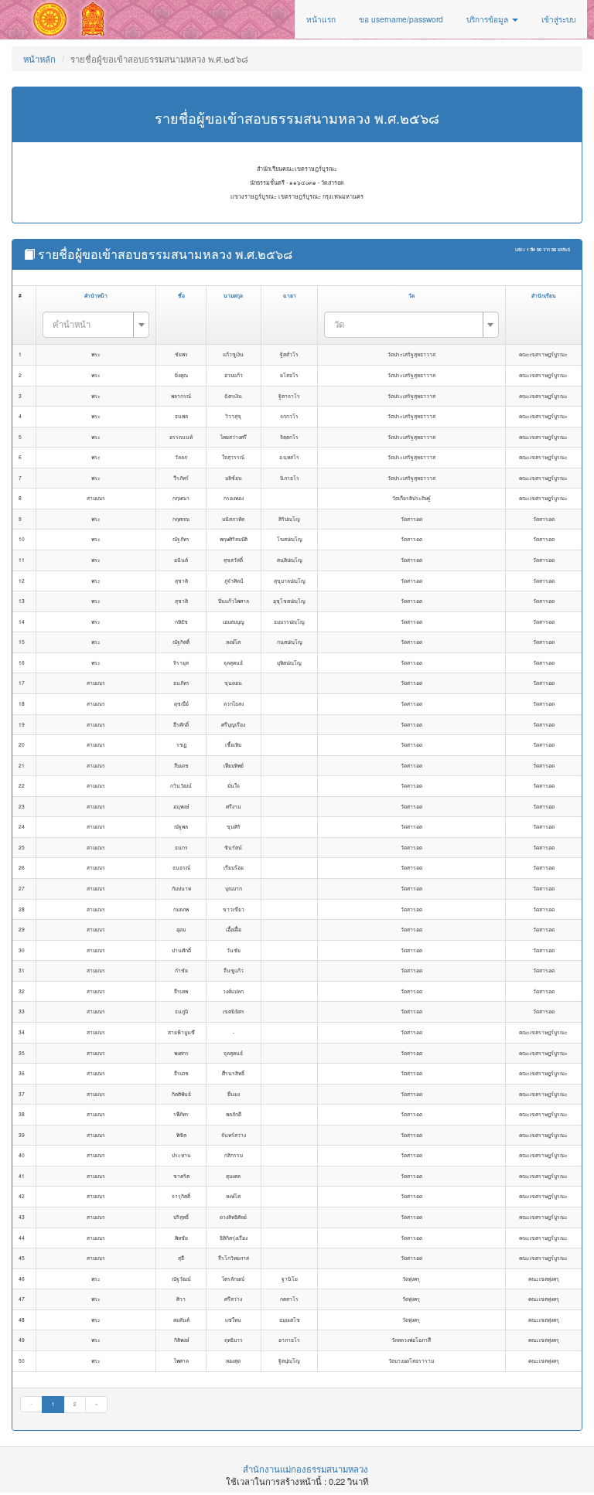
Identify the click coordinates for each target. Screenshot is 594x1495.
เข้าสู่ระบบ (558, 19)
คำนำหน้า (96, 295)
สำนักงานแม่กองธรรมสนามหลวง (305, 1469)
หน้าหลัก (39, 59)
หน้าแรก (321, 19)
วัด (411, 295)
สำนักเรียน (543, 295)
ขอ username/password (401, 19)
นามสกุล (233, 295)
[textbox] (91, 324)
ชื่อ (181, 295)
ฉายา (289, 295)
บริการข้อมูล (488, 19)
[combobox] (96, 325)
